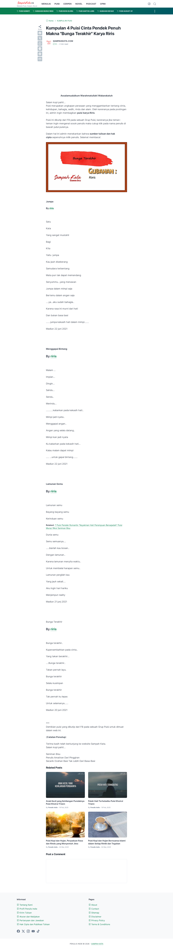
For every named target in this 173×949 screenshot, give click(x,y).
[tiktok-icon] (38, 931)
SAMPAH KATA (97, 944)
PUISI (57, 4)
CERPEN (67, 4)
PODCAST (91, 4)
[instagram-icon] (28, 931)
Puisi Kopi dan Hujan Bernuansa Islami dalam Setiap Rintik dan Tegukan (107, 842)
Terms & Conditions (100, 924)
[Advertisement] (86, 66)
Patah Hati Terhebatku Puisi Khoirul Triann (105, 802)
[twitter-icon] (23, 931)
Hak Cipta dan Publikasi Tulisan (34, 924)
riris (51, 208)
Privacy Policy (98, 920)
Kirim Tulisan (25, 912)
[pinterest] (40, 54)
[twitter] (40, 38)
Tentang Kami (26, 905)
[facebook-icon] (18, 931)
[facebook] (40, 33)
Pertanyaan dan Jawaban (31, 920)
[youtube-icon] (33, 931)
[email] (40, 59)
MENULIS (46, 4)
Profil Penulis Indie (28, 908)
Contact (95, 908)
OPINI (102, 4)
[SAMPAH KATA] (27, 3)
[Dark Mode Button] (149, 3)
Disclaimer (96, 916)
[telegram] (40, 48)
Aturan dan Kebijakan (29, 916)
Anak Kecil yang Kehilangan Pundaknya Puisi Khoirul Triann (65, 802)
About (94, 905)
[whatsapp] (40, 43)
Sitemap (95, 912)
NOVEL (78, 4)
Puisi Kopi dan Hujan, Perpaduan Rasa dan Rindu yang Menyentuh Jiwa (64, 842)
